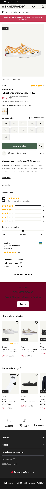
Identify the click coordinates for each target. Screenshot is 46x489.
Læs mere (6, 177)
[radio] (14, 123)
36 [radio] (40, 123)
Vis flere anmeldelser (23, 274)
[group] (23, 130)
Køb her (23, 304)
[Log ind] (38, 6)
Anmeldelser (7, 193)
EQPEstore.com (8, 464)
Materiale (6, 185)
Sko (7, 79)
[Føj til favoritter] (41, 146)
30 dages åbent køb (11, 2)
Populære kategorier (13, 452)
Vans (4, 85)
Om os (5, 437)
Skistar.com (7, 459)
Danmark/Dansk (23, 472)
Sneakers (16, 79)
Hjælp (5, 445)
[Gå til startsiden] (15, 6)
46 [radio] (6, 123)
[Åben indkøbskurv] (43, 6)
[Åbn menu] (2, 6)
